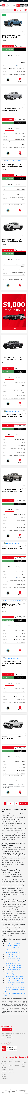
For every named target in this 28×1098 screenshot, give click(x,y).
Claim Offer (14, 328)
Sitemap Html (18, 1091)
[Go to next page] (23, 9)
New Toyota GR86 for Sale (12, 945)
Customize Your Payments (20, 49)
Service (11, 1057)
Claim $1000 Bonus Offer (8, 49)
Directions (24, 1062)
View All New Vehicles (4, 1060)
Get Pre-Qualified (16, 1064)
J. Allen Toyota (2, 1091)
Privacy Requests (24, 1065)
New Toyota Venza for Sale (12, 956)
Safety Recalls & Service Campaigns (11, 1070)
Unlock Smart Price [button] (8, 46)
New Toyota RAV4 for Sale (12, 948)
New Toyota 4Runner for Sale (13, 965)
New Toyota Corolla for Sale (13, 967)
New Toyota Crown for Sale (12, 952)
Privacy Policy (6, 1091)
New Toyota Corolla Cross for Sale (15, 985)
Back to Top (23, 804)
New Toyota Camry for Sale (12, 950)
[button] (24, 33)
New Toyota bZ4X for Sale (12, 943)
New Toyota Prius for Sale (12, 954)
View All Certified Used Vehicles (3, 1072)
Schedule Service (10, 1060)
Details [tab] (10, 55)
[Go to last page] (26, 9)
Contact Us (7, 1029)
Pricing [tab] (18, 55)
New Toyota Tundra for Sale (12, 963)
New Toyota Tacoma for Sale (13, 961)
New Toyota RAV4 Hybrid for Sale (14, 978)
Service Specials (10, 1064)
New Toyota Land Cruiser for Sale (14, 982)
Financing (18, 1057)
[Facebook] (3, 1043)
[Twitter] (6, 1043)
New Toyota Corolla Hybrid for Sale (15, 987)
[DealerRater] (9, 1043)
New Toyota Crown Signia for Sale (14, 980)
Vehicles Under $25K (4, 1077)
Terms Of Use (10, 1091)
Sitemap (13, 1091)
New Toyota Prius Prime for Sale (14, 976)
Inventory (4, 1057)
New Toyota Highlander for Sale (14, 974)
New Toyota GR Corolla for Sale (14, 972)
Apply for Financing (17, 1060)
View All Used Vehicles (3, 1065)
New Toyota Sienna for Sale (12, 958)
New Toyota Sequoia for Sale (13, 969)
